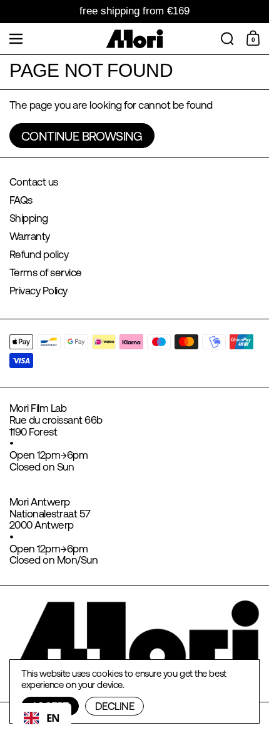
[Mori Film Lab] (134, 38)
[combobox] (42, 718)
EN (53, 718)
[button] (227, 38)
